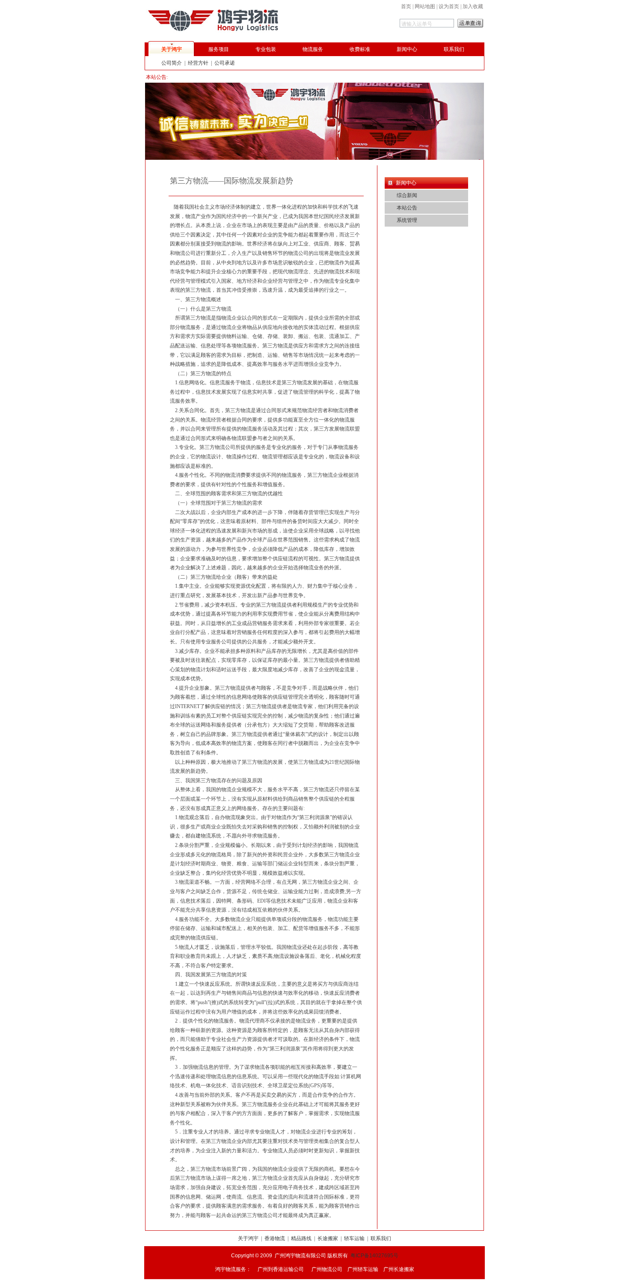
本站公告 (407, 208)
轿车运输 (354, 1238)
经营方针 (198, 63)
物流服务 (313, 49)
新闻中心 (407, 49)
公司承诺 (224, 63)
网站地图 (425, 6)
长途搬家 (327, 1238)
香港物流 (274, 1238)
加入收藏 (473, 6)
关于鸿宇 (171, 49)
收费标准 (360, 49)
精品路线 (301, 1238)
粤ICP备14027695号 (374, 1256)
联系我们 (454, 49)
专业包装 (265, 49)
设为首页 (449, 6)
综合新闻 (407, 195)
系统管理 (407, 220)
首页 (406, 6)
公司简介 (171, 63)
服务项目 (218, 49)
